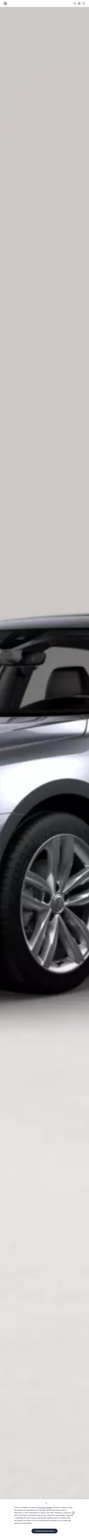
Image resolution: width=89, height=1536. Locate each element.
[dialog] (44, 1517)
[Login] (79, 3)
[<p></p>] (73, 1512)
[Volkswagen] (5, 3)
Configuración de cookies (44, 1531)
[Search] (75, 3)
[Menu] (83, 3)
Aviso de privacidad (44, 1507)
